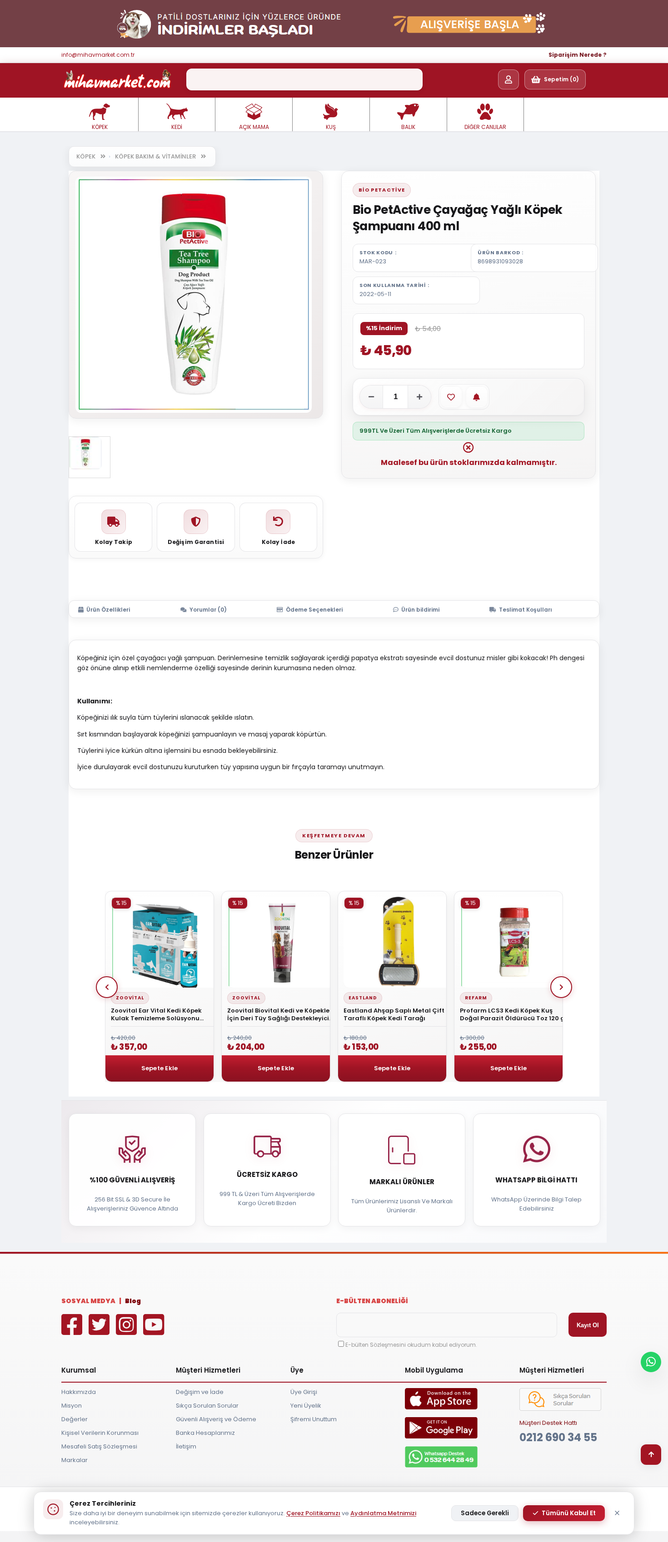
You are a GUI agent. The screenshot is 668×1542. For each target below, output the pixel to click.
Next (561, 987)
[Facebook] (74, 1331)
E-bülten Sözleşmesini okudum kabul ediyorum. (411, 1345)
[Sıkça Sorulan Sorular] (560, 1408)
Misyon (71, 1405)
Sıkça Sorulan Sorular (207, 1405)
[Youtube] (156, 1331)
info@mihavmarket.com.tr (98, 55)
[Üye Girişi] (508, 79)
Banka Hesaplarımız (205, 1432)
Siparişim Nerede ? (577, 55)
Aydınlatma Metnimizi (383, 1513)
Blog (133, 1300)
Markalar (74, 1460)
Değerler (74, 1419)
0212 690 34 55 (558, 1437)
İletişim (186, 1446)
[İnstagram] (128, 1331)
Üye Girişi (303, 1392)
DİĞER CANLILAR (485, 127)
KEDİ (176, 127)
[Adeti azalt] (371, 397)
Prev (107, 987)
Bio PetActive (382, 189)
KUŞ (331, 127)
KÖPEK (100, 127)
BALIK (408, 127)
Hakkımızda (78, 1392)
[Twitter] (101, 1331)
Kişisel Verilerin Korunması (100, 1432)
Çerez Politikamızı (313, 1513)
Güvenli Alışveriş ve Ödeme (216, 1419)
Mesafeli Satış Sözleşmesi (99, 1446)
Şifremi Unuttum (313, 1419)
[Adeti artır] (419, 397)
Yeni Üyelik (305, 1405)
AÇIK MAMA (254, 127)
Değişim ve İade (200, 1392)
